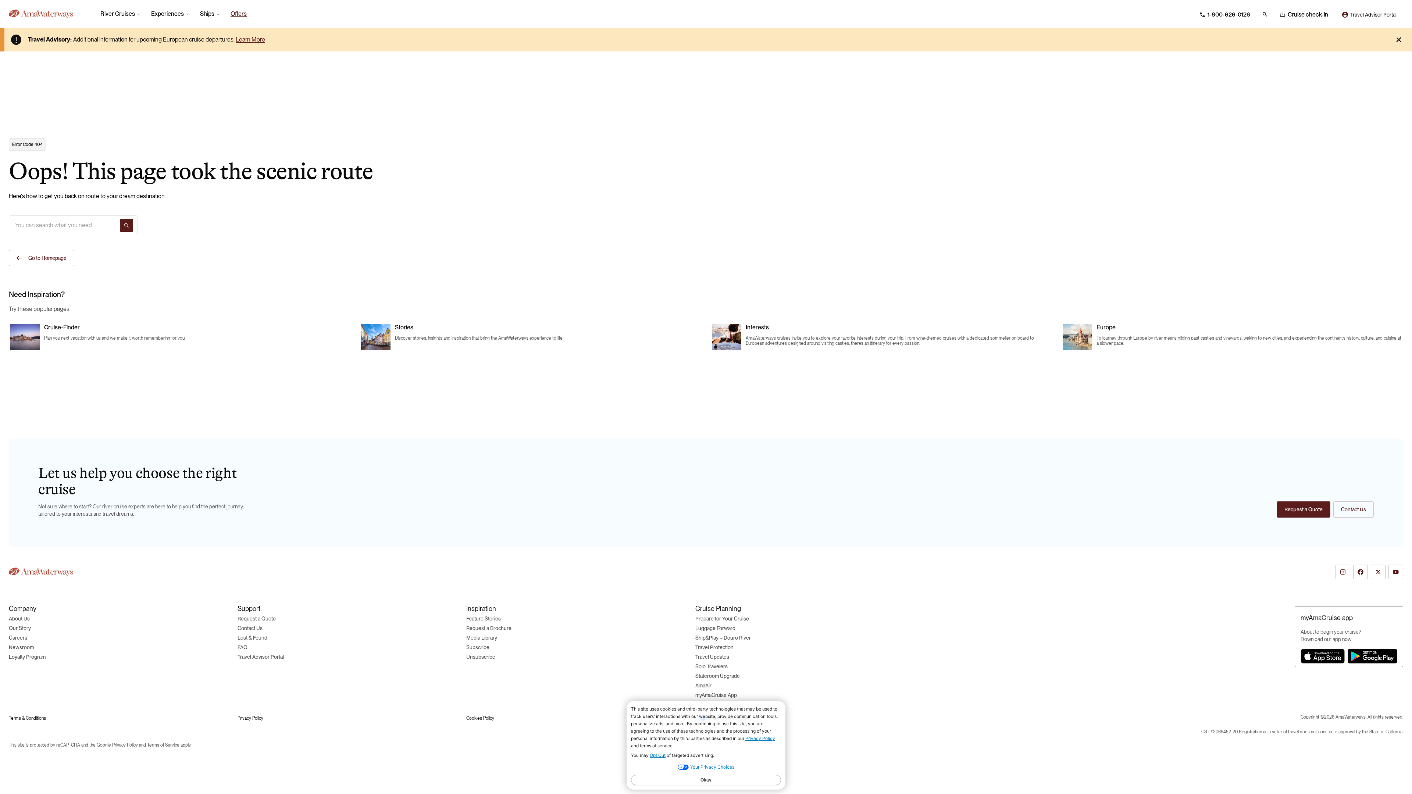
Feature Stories (483, 618)
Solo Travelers (711, 666)
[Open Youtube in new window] (1395, 572)
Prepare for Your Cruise (722, 618)
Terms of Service (163, 745)
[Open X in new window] (1378, 572)
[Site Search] (1265, 14)
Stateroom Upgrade (717, 676)
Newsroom (21, 647)
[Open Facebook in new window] (1360, 572)
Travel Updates (712, 657)
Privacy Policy (250, 718)
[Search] (126, 225)
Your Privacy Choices (728, 718)
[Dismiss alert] (1398, 39)
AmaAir (703, 685)
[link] (238, 14)
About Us (19, 618)
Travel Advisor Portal (261, 657)
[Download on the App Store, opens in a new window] (1323, 656)
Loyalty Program (27, 657)
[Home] (46, 14)
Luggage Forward (715, 628)
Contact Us (250, 628)
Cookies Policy (480, 718)
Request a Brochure (488, 628)
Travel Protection (714, 647)
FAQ (242, 647)
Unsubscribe (480, 657)
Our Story (20, 628)
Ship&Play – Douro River (723, 638)
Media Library (481, 638)
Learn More (250, 39)
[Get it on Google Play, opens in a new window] (1372, 656)
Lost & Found (252, 638)
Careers (18, 638)
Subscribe (477, 647)
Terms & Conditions (27, 718)
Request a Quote (257, 618)
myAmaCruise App (716, 695)
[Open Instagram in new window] (1343, 572)
